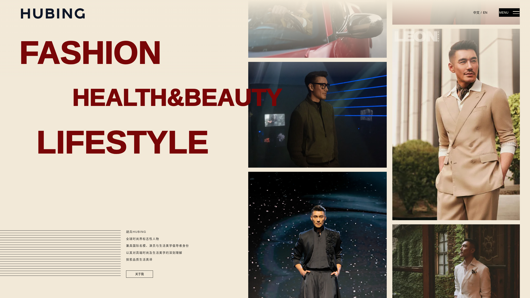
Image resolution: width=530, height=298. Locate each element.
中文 (476, 12)
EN (485, 12)
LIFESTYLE (123, 142)
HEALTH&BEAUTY (177, 97)
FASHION (90, 52)
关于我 (139, 274)
